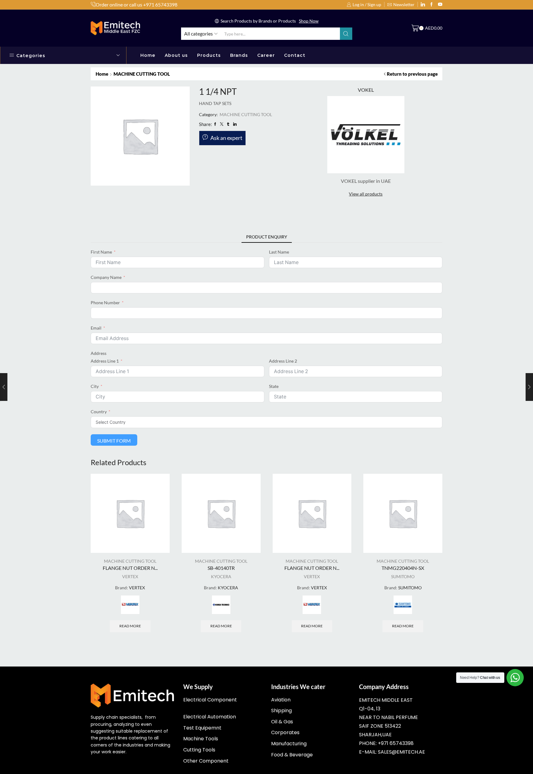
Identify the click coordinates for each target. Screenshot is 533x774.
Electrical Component (210, 699)
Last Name (279, 251)
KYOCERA (221, 576)
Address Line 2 (283, 361)
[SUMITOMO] (403, 604)
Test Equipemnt (202, 727)
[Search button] (346, 33)
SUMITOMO (403, 576)
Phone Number (105, 302)
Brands (239, 55)
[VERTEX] (130, 604)
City (95, 386)
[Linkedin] (423, 4)
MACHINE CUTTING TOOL (142, 74)
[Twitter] (440, 4)
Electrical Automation (209, 716)
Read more (130, 626)
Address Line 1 (105, 361)
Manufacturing (289, 743)
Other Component (206, 760)
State (274, 386)
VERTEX (130, 576)
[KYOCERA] (221, 604)
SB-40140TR (221, 568)
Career (266, 55)
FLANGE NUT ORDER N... (130, 568)
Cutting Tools (199, 749)
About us (176, 55)
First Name (101, 251)
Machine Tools (200, 738)
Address (98, 353)
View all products (365, 193)
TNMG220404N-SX (403, 568)
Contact (294, 55)
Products (209, 55)
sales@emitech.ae (401, 751)
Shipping (281, 710)
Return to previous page (412, 74)
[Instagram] (431, 4)
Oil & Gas (282, 721)
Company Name (106, 277)
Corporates (285, 732)
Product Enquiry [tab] (266, 236)
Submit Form (114, 441)
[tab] (267, 237)
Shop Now (309, 20)
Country (99, 411)
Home (147, 55)
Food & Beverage (292, 754)
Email (96, 327)
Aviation (281, 699)
